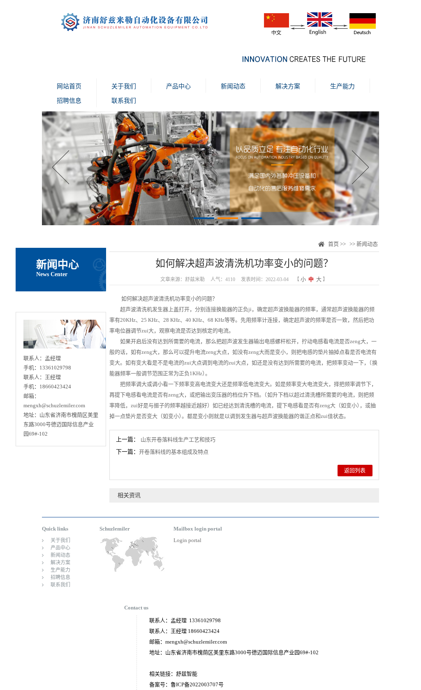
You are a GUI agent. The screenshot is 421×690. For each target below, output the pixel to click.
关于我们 (123, 86)
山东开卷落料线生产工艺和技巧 (178, 439)
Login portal (187, 540)
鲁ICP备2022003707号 (197, 684)
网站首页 (69, 86)
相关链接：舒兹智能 (173, 674)
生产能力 (342, 86)
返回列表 (354, 470)
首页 (333, 244)
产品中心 (178, 86)
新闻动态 (233, 86)
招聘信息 (69, 100)
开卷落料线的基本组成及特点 (173, 452)
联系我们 (123, 100)
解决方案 (287, 86)
